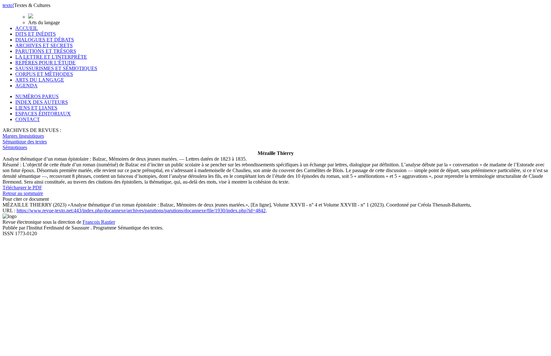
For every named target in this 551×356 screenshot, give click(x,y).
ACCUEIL (26, 28)
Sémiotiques (15, 147)
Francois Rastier (99, 222)
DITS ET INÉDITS (35, 34)
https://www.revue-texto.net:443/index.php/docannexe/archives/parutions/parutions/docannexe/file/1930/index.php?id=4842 (141, 210)
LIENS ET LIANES (36, 108)
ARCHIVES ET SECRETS (44, 45)
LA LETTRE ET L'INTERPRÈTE (51, 57)
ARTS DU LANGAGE (39, 80)
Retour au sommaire (23, 193)
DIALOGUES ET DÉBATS (44, 39)
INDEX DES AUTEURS (41, 102)
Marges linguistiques (23, 136)
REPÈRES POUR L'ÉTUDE (45, 62)
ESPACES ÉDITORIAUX (43, 113)
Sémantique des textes (25, 141)
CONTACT (27, 119)
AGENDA (26, 85)
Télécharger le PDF (22, 187)
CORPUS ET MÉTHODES (44, 74)
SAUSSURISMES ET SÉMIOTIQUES (56, 68)
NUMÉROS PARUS (37, 96)
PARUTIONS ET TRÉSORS (45, 51)
